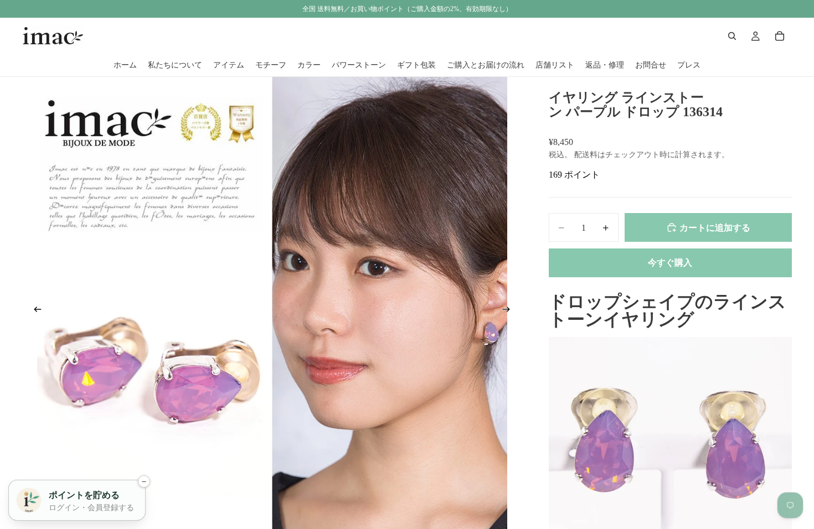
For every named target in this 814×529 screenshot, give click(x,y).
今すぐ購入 (670, 262)
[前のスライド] (34, 311)
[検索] (732, 36)
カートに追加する (714, 227)
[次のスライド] (510, 311)
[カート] (779, 36)
